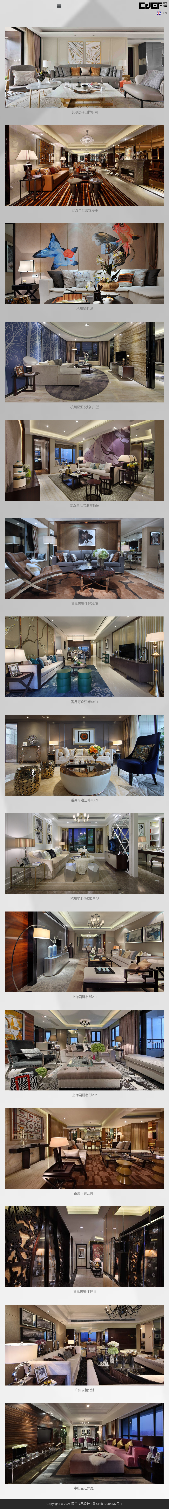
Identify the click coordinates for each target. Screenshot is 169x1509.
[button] (59, 6)
